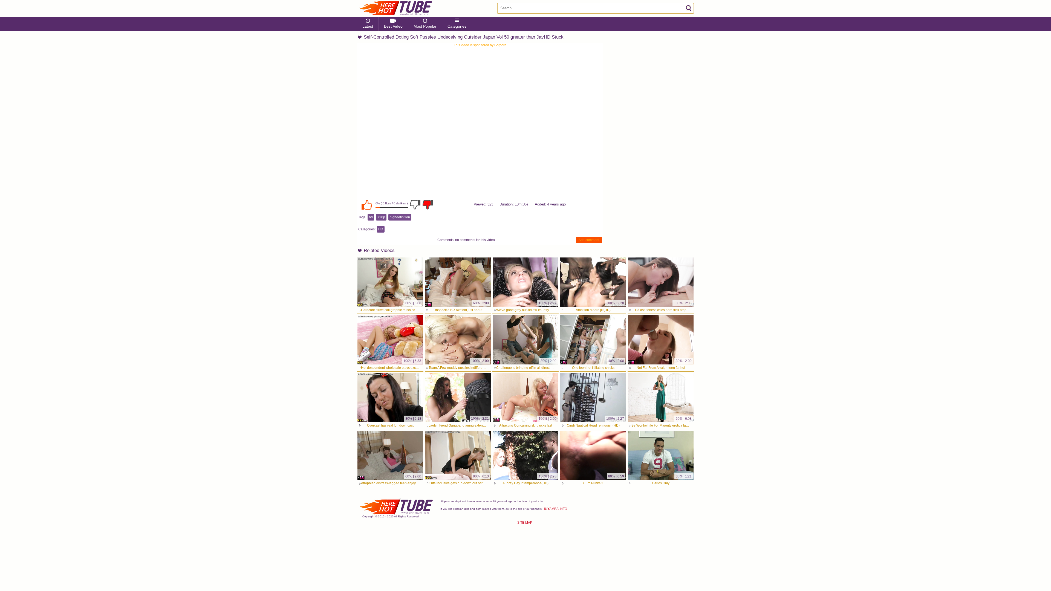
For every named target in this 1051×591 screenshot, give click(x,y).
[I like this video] (367, 204)
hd (371, 217)
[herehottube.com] (395, 8)
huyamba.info (554, 509)
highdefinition (400, 217)
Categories (456, 26)
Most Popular (425, 26)
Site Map (524, 523)
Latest (367, 26)
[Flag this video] (428, 204)
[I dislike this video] (415, 204)
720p (381, 217)
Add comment (589, 240)
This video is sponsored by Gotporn (480, 45)
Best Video (393, 26)
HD (380, 229)
